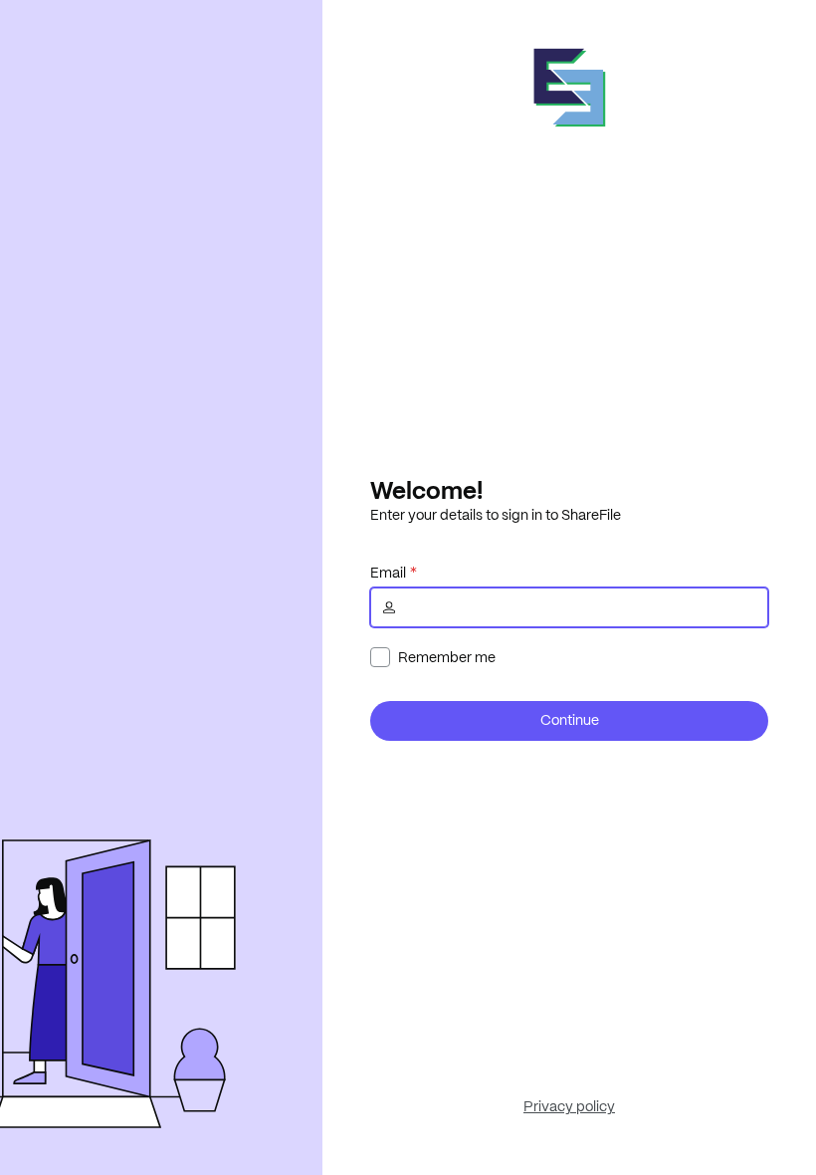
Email (388, 573)
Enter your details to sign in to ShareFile (495, 515)
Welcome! (426, 490)
